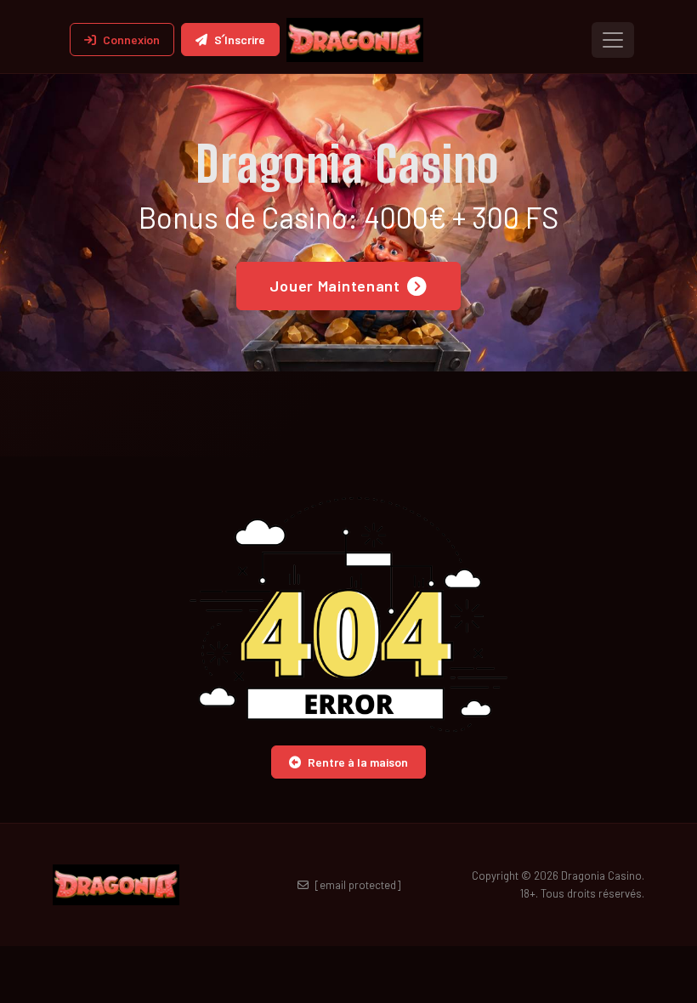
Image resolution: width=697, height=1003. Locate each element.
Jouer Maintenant (334, 285)
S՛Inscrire (239, 39)
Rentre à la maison (358, 762)
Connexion (131, 39)
